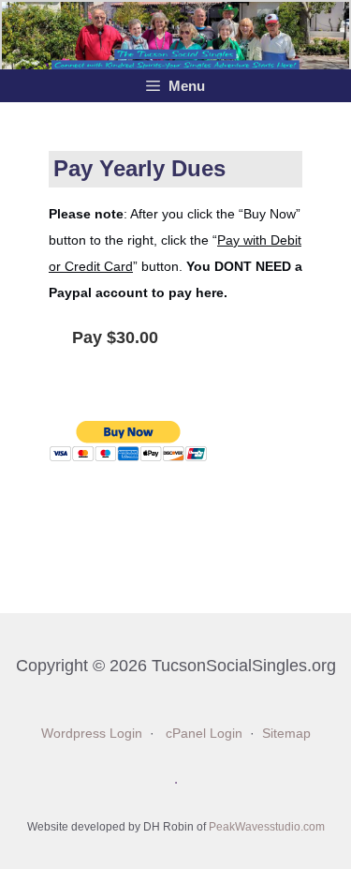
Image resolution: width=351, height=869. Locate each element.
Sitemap (286, 734)
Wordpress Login (91, 734)
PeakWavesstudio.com (267, 826)
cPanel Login (204, 734)
